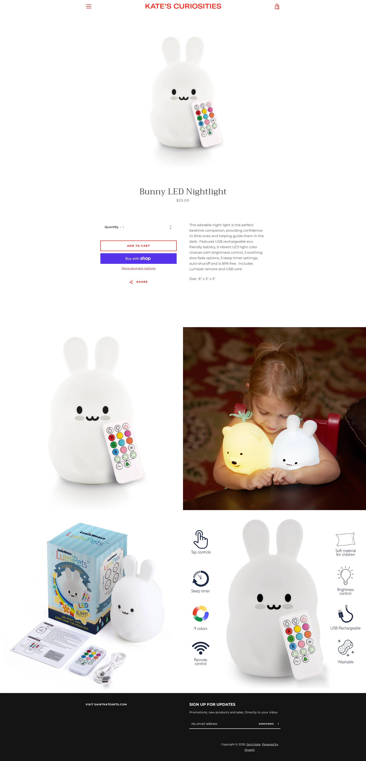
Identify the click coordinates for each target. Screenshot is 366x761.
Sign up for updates (212, 704)
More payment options (138, 268)
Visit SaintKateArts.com (106, 704)
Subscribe (267, 723)
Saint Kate (253, 744)
